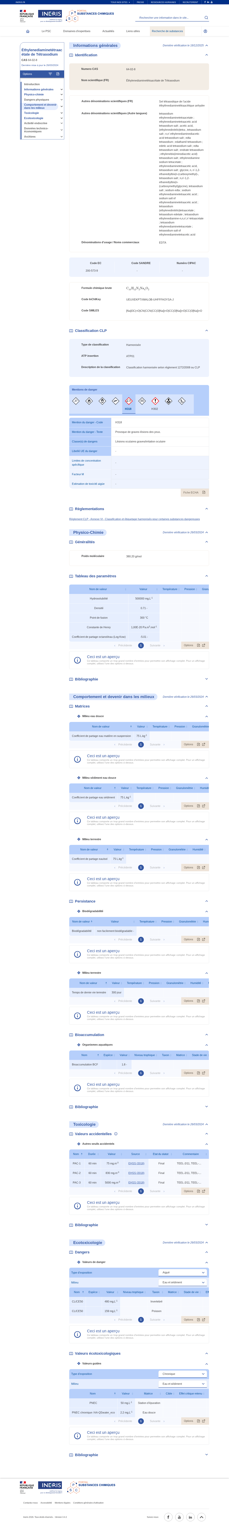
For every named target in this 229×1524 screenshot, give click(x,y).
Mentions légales (62, 1503)
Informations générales (38, 89)
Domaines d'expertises (76, 31)
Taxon (165, 1055)
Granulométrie (200, 726)
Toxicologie (31, 113)
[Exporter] (57, 74)
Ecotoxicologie (33, 118)
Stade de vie (199, 1055)
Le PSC (46, 31)
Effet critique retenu (190, 1393)
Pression (189, 589)
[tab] (75, 404)
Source (135, 1154)
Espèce (108, 1055)
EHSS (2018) (136, 1163)
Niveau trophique (144, 1055)
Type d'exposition (81, 1272)
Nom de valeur (98, 589)
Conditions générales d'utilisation (88, 1503)
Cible (169, 1393)
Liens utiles (133, 31)
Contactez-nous (30, 1503)
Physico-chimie (34, 94)
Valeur (143, 589)
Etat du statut (160, 1154)
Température (169, 589)
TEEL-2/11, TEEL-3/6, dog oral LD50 (189, 1163)
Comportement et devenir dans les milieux (40, 106)
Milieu (74, 1282)
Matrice (180, 1055)
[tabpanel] (139, 457)
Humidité (205, 788)
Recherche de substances (167, 31)
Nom (84, 1055)
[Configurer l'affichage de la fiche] (50, 74)
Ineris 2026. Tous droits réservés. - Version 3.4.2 (45, 1517)
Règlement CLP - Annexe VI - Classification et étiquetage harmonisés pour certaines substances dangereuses (134, 519)
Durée (92, 1154)
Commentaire (191, 1154)
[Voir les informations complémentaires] (115, 1134)
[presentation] (138, 288)
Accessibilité (46, 1503)
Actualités (108, 31)
